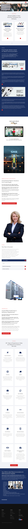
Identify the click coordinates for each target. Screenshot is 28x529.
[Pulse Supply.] (4, 2)
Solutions (3, 514)
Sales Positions (12, 517)
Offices (19, 511)
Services (3, 515)
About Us (11, 511)
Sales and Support (5, 0)
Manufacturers (3, 513)
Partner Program (12, 518)
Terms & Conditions (21, 516)
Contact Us (3, 516)
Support (20, 513)
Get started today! (4, 499)
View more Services (13, 465)
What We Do (11, 512)
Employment (11, 516)
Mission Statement (12, 513)
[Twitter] (24, 0)
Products (3, 512)
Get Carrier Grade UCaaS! (6, 333)
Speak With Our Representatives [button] (7, 266)
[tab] (14, 260)
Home (2, 511)
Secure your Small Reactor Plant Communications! (9, 203)
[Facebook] (22, 0)
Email (19, 512)
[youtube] (21, 519)
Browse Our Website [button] (5, 260)
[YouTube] (25, 0)
